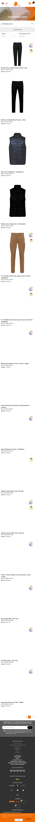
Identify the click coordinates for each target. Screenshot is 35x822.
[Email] (17, 770)
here (7, 817)
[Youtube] (23, 770)
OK (19, 820)
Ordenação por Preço (24, 33)
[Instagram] (14, 770)
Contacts (17, 749)
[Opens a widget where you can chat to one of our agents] (28, 819)
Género (4, 33)
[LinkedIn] (20, 770)
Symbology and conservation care (17, 745)
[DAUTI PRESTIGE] (17, 4)
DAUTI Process (18, 743)
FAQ (17, 751)
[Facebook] (11, 770)
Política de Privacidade (20, 732)
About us (17, 746)
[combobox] (9, 36)
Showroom (17, 752)
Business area (17, 748)
